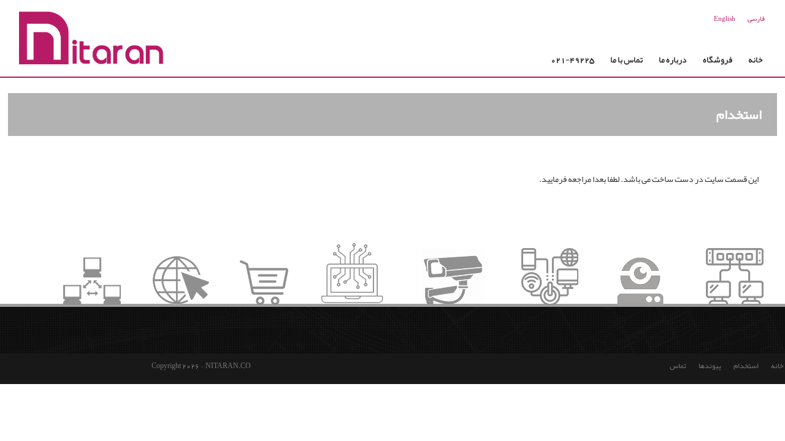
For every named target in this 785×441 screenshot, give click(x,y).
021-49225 (572, 59)
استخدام (746, 365)
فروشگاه (717, 59)
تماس (678, 365)
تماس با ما (626, 59)
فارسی (756, 18)
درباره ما (673, 59)
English (724, 18)
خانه (755, 59)
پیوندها (710, 365)
